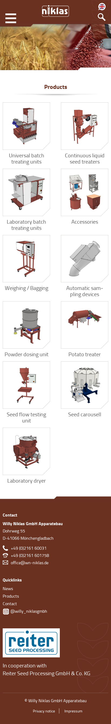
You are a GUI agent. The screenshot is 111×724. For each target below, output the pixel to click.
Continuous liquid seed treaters (85, 158)
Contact (10, 604)
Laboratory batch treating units (26, 224)
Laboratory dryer (26, 480)
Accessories (84, 221)
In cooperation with (25, 665)
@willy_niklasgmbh (28, 611)
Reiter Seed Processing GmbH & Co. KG (46, 673)
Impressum (73, 710)
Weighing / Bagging (26, 288)
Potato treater (84, 354)
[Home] (55, 11)
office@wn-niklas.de (29, 563)
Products (11, 596)
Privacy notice (44, 710)
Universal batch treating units (26, 158)
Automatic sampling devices (84, 291)
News (8, 588)
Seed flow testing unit (26, 417)
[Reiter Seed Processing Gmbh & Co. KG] (31, 642)
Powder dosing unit (26, 354)
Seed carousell (84, 414)
